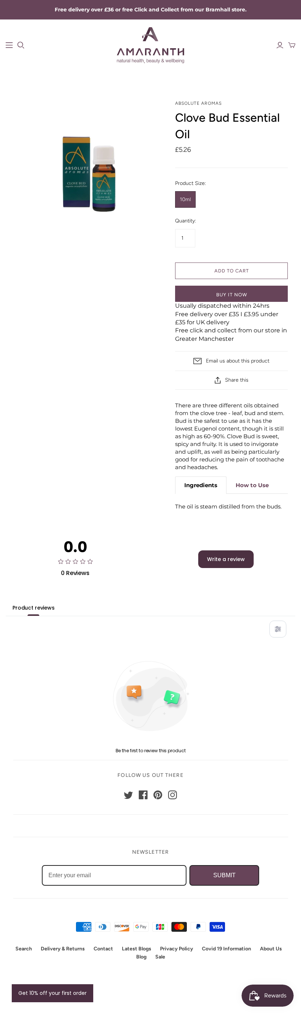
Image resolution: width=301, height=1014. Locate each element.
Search (23, 949)
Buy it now (231, 294)
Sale (160, 957)
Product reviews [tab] (33, 607)
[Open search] (21, 45)
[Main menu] (9, 45)
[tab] (200, 485)
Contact (103, 949)
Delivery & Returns (63, 949)
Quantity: (185, 221)
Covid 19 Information (226, 949)
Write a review (226, 559)
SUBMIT (224, 875)
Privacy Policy (176, 949)
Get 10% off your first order (52, 993)
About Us (271, 949)
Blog (141, 957)
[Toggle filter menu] (277, 629)
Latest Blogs (136, 949)
